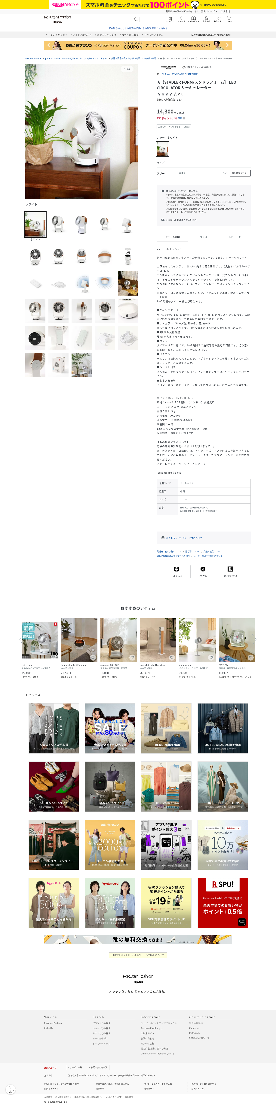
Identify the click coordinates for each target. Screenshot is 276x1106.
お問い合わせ (147, 1038)
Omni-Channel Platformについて (158, 1053)
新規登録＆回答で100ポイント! (182, 11)
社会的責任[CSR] (114, 1097)
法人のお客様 (147, 1043)
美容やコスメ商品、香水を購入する (112, 1084)
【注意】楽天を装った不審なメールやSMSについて (138, 955)
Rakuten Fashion (33, 58)
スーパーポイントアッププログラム (159, 1023)
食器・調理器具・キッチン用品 (125, 58)
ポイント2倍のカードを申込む (158, 1084)
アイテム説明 (172, 237)
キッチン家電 (150, 58)
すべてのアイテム (102, 1043)
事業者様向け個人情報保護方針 (89, 1097)
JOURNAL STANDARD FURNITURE (179, 74)
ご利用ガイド (147, 1033)
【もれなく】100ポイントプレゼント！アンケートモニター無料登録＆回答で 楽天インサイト (111, 1075)
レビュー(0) (235, 237)
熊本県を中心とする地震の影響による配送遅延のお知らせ (138, 28)
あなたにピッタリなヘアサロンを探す (61, 1084)
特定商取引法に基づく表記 (154, 1048)
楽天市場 (225, 11)
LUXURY (48, 1027)
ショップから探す (102, 1028)
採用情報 (129, 1097)
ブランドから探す (102, 1023)
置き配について (192, 551)
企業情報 (48, 1097)
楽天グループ (208, 11)
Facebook (194, 1028)
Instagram (194, 1033)
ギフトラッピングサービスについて (184, 538)
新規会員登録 (196, 1023)
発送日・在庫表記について (169, 551)
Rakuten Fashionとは (152, 1028)
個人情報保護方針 (63, 1097)
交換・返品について (213, 551)
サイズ (203, 237)
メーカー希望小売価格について (208, 556)
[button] (81, 132)
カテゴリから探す (102, 1033)
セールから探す (100, 1038)
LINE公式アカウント (199, 1037)
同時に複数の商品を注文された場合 (173, 556)
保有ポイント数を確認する (204, 1084)
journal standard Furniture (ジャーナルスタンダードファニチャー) (76, 58)
